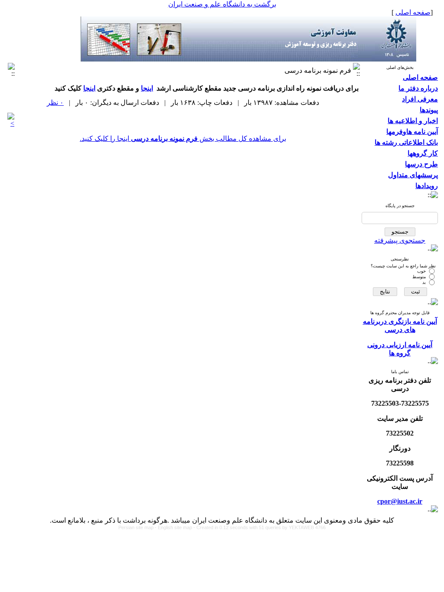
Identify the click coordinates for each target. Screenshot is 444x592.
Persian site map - (138, 527)
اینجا (147, 88)
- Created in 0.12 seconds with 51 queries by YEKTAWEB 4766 (259, 527)
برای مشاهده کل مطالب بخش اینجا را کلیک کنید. (183, 138)
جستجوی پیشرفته (399, 240)
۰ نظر (55, 102)
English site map (175, 527)
